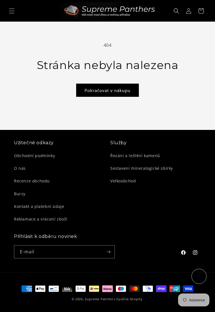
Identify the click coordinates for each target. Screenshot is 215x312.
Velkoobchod (123, 180)
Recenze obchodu (32, 180)
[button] (12, 11)
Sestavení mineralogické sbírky (141, 168)
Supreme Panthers (100, 299)
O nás (20, 168)
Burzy (19, 193)
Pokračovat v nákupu (107, 90)
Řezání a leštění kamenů (135, 155)
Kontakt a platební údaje (39, 206)
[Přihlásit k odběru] (108, 251)
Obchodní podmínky (34, 155)
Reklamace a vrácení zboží (40, 219)
